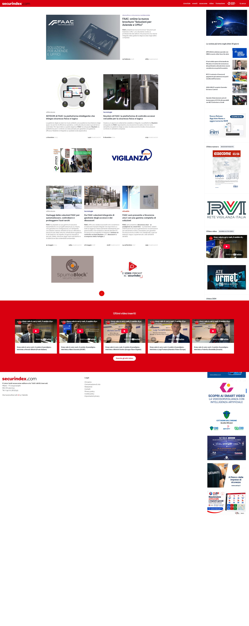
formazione (220, 3)
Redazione (88, 387)
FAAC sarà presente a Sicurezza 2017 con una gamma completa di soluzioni (139, 218)
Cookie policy (89, 394)
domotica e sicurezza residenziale (136, 15)
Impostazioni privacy (92, 396)
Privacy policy (90, 391)
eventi (194, 3)
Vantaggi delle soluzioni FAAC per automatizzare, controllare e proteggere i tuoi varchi (63, 218)
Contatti (87, 389)
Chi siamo (88, 382)
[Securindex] (16, 3)
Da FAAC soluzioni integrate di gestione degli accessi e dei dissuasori (99, 218)
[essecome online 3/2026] (227, 189)
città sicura (50, 112)
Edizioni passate (227, 146)
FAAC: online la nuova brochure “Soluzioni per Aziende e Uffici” (136, 21)
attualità (125, 211)
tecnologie (107, 112)
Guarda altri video (226, 231)
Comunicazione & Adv (92, 384)
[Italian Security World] (226, 35)
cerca (243, 3)
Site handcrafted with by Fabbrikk (15, 395)
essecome (203, 3)
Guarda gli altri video (124, 358)
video (211, 3)
